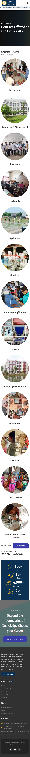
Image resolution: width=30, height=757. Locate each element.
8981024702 (8, 728)
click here (21, 546)
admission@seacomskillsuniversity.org (16, 723)
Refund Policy (5, 695)
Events (3, 710)
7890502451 (8, 726)
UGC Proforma (5, 698)
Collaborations (5, 686)
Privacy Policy (5, 692)
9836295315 (21, 726)
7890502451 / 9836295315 (12, 554)
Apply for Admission (15, 639)
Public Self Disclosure (7, 713)
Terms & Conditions (7, 689)
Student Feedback (6, 707)
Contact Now (8, 674)
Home (2, 23)
